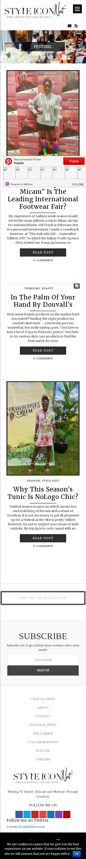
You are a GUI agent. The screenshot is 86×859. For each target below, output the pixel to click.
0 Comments (43, 260)
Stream (43, 759)
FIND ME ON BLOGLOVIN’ (43, 597)
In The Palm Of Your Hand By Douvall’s (43, 301)
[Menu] (77, 8)
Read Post (43, 252)
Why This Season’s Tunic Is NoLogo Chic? (43, 493)
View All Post (43, 699)
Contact (43, 716)
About (43, 707)
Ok (76, 853)
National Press (43, 725)
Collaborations (43, 742)
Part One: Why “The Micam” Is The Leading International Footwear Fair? (43, 195)
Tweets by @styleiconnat (26, 827)
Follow (43, 750)
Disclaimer (43, 733)
